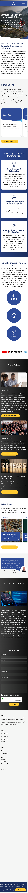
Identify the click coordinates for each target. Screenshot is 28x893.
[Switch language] (24, 4)
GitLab (2, 750)
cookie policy (19, 886)
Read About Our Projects (10, 415)
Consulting (3, 741)
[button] (2, 3)
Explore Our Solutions (10, 141)
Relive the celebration (10, 492)
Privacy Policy (3, 759)
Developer (3, 738)
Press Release (5, 517)
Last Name (3, 660)
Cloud (2, 730)
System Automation (5, 733)
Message (3, 683)
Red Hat (2, 747)
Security (2, 732)
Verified (5, 698)
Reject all (8, 889)
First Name (3, 654)
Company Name (4, 671)
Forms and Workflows (5, 735)
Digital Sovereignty (4, 736)
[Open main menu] (5, 3)
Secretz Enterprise (4, 753)
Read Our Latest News (9, 547)
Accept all (20, 889)
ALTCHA (20, 700)
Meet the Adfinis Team (9, 454)
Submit (14, 704)
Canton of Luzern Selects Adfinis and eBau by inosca (10, 535)
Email (2, 666)
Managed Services (4, 739)
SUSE (2, 749)
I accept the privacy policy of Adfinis (11, 695)
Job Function (4, 677)
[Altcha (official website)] (20, 699)
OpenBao (3, 752)
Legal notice (3, 761)
